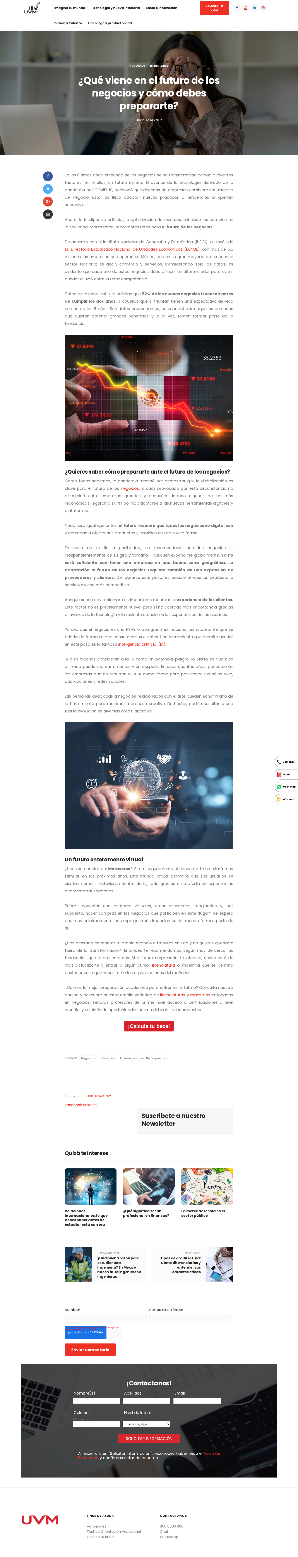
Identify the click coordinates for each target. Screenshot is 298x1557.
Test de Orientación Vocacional (114, 1531)
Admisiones (96, 1526)
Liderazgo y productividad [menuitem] (110, 23)
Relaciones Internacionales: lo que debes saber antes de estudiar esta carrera (86, 1218)
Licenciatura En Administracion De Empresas (133, 1058)
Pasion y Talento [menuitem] (68, 23)
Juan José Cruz (98, 1096)
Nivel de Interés (140, 1412)
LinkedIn (90, 1104)
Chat (164, 1531)
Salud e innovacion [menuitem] (161, 8)
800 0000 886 (171, 1526)
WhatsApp (169, 1536)
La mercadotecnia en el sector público (203, 1213)
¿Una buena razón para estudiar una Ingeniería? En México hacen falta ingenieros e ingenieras (119, 1267)
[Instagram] (263, 8)
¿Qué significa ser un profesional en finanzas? (146, 1213)
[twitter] (48, 189)
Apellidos (134, 1393)
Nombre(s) (86, 1393)
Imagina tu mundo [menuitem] (69, 8)
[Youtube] (246, 8)
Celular (81, 1412)
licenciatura (163, 965)
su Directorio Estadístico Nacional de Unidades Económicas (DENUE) (132, 249)
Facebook (74, 1104)
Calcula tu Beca (100, 1536)
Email (181, 1393)
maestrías (200, 995)
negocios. (130, 488)
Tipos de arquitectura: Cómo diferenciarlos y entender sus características (180, 1265)
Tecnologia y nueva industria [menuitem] (115, 8)
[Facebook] (237, 8)
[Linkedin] (254, 8)
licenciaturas (172, 995)
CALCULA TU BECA (214, 8)
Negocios (137, 66)
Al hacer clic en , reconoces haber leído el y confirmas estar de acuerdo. (149, 1455)
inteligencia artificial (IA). (142, 644)
